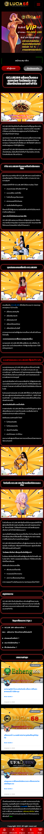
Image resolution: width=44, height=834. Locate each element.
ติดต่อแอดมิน (33, 68)
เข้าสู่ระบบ (11, 68)
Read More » (8, 697)
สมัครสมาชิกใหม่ (28, 811)
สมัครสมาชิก (22, 60)
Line (11, 816)
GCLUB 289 (15, 305)
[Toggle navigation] (38, 4)
